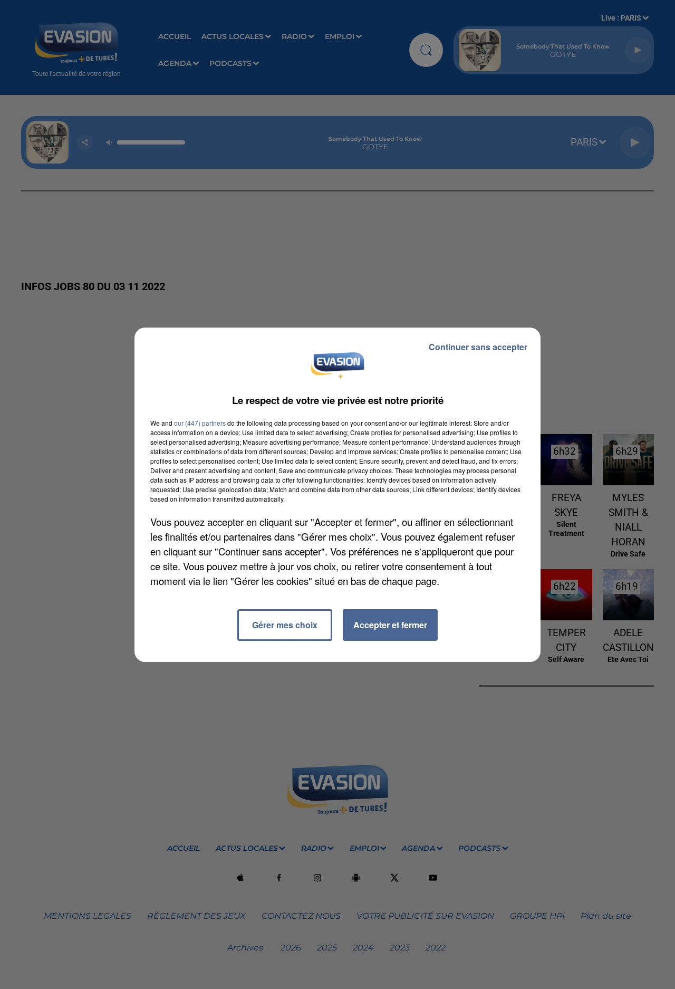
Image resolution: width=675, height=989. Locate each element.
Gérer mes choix (284, 625)
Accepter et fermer (390, 625)
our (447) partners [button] (200, 422)
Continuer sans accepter (478, 347)
